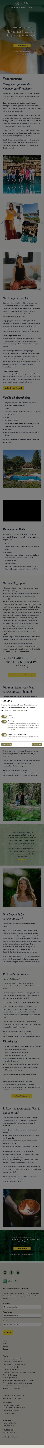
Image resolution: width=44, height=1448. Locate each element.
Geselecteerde (6, 744)
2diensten (11, 729)
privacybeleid (19, 710)
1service (11, 718)
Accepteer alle (36, 744)
